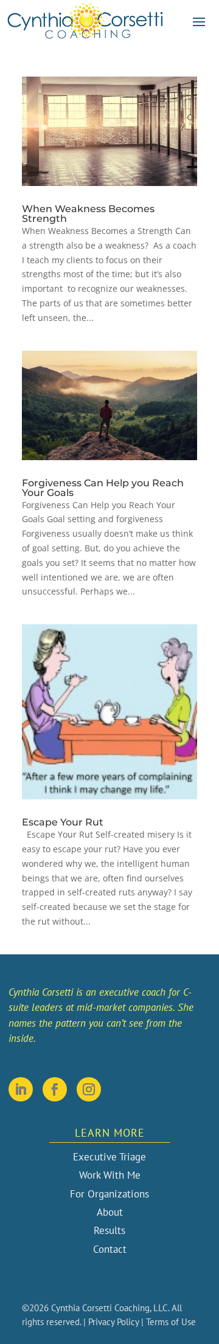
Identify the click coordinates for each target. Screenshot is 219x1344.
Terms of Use (171, 1322)
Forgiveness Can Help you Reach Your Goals (103, 487)
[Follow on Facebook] (55, 1089)
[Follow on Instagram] (89, 1089)
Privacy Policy (113, 1322)
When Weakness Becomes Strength (88, 213)
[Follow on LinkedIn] (21, 1089)
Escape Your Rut (62, 822)
